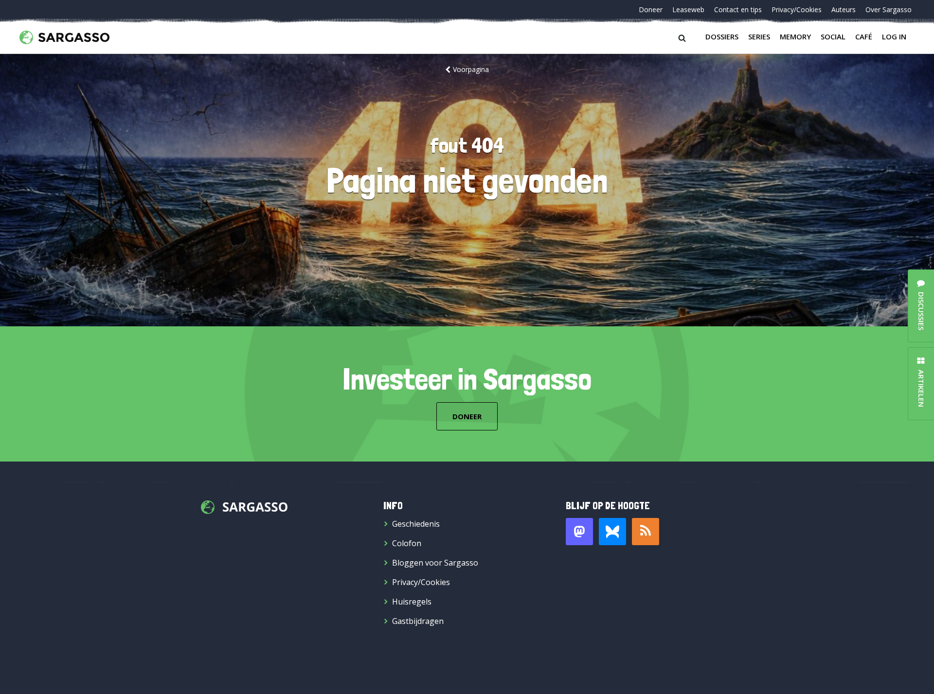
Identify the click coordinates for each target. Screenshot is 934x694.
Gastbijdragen (418, 621)
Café (863, 36)
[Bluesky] (612, 531)
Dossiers (721, 36)
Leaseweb (688, 9)
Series (759, 36)
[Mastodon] (579, 531)
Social (833, 36)
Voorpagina (471, 69)
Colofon (406, 543)
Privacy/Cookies (797, 9)
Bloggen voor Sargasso (435, 562)
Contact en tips (738, 9)
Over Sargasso (888, 9)
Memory (795, 36)
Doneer (651, 9)
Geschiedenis (416, 523)
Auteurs (843, 9)
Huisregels (411, 601)
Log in (894, 36)
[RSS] (645, 531)
